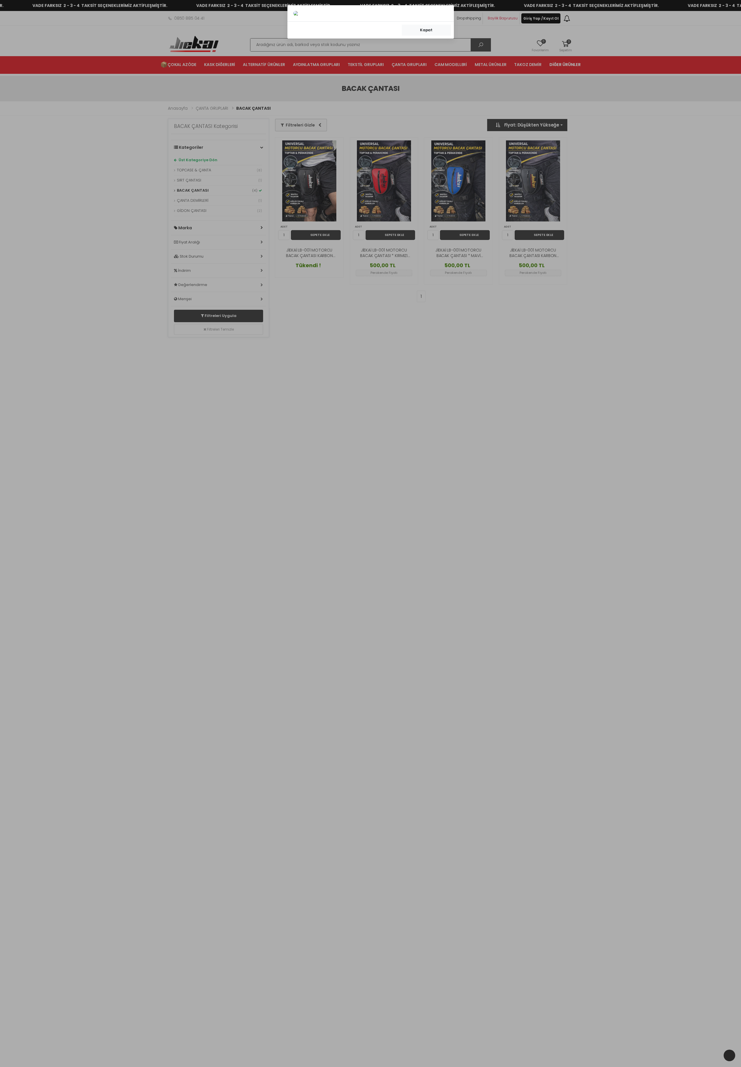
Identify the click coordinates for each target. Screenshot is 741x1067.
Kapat (426, 30)
